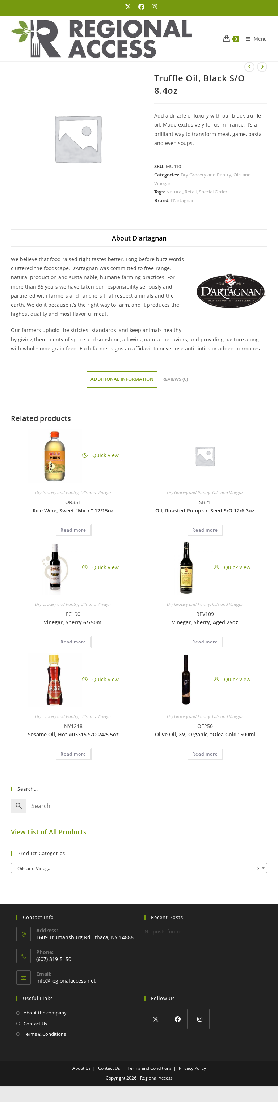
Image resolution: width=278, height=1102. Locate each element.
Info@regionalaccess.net (66, 980)
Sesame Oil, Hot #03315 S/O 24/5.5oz (73, 734)
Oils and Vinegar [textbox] (137, 868)
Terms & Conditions (45, 1034)
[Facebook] (178, 1019)
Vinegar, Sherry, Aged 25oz (205, 622)
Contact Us (35, 1023)
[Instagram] (200, 1019)
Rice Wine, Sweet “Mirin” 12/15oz (73, 510)
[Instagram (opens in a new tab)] (152, 7)
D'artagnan (183, 200)
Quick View (105, 455)
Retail (191, 191)
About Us (81, 1068)
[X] (155, 1019)
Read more (73, 530)
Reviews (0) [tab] (175, 379)
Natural (174, 191)
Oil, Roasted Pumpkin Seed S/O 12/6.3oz (204, 510)
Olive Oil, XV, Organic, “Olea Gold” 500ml (205, 734)
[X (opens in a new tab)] (128, 7)
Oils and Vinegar (95, 492)
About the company (45, 1012)
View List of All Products (49, 831)
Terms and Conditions (149, 1068)
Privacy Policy (192, 1068)
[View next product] (262, 67)
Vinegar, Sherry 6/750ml (73, 622)
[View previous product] (249, 67)
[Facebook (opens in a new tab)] (141, 7)
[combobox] (139, 868)
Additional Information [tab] (121, 379)
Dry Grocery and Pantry (206, 174)
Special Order (213, 191)
